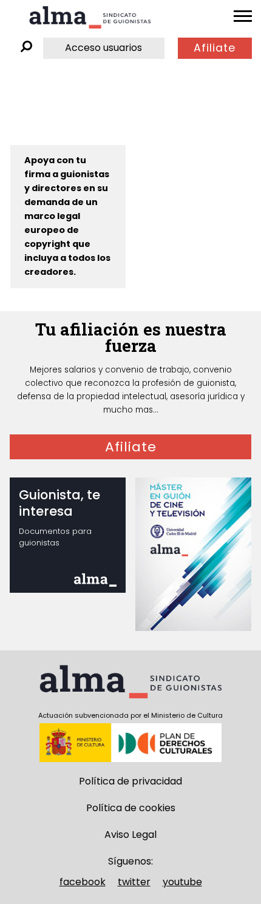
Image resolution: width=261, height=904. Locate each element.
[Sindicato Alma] (90, 17)
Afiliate (215, 48)
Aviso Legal (130, 835)
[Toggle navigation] (243, 16)
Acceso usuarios (103, 48)
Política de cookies (130, 808)
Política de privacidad (130, 781)
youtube (182, 882)
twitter (134, 882)
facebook (82, 882)
